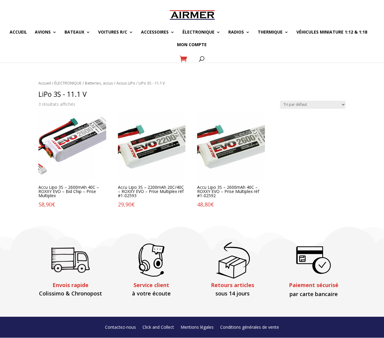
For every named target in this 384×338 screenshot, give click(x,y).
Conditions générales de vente (249, 327)
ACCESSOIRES (155, 32)
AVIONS (43, 32)
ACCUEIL (18, 32)
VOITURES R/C (112, 32)
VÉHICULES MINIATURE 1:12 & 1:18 (331, 32)
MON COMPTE (192, 45)
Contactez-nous (120, 327)
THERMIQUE (270, 32)
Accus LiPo (125, 83)
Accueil (44, 83)
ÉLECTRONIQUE (198, 32)
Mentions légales (197, 327)
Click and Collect (158, 327)
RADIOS (236, 32)
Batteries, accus (99, 83)
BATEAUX (74, 32)
